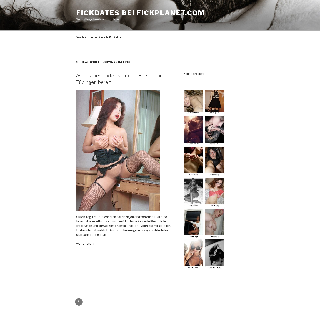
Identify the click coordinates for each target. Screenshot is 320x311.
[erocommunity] (204, 267)
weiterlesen (85, 243)
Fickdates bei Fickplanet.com (140, 13)
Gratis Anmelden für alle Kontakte (98, 37)
